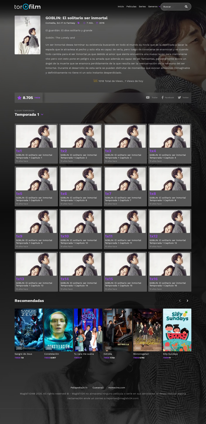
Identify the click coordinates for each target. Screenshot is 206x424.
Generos (152, 6)
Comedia (50, 23)
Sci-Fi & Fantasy (66, 23)
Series (142, 6)
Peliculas (131, 6)
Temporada (27, 113)
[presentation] (187, 301)
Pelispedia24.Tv (79, 387)
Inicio (121, 6)
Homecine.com (116, 387)
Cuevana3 (98, 387)
